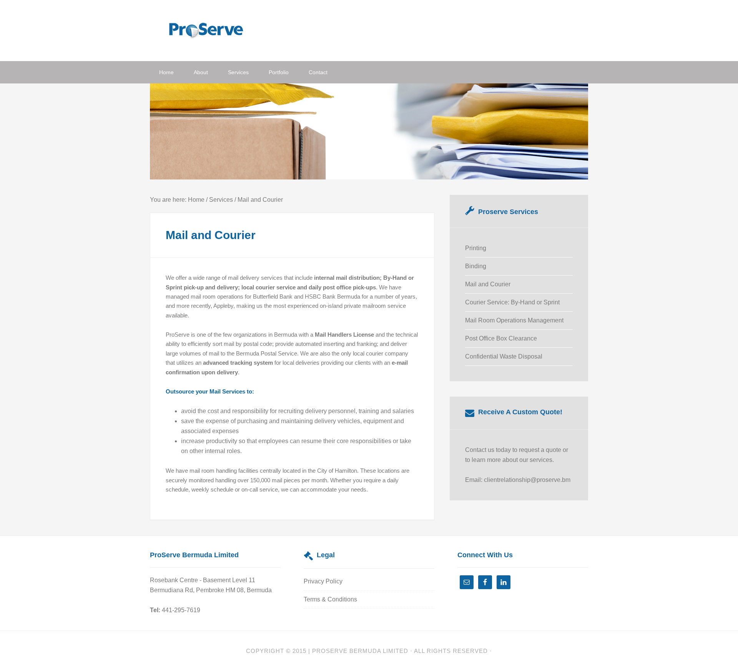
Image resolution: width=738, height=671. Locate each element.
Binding (475, 266)
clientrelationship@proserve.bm (527, 480)
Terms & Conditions (330, 599)
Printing (475, 248)
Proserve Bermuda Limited (360, 651)
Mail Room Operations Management (514, 320)
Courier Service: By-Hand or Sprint (512, 302)
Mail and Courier (487, 284)
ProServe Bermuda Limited (211, 29)
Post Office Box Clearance (501, 338)
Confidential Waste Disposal (503, 356)
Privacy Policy (323, 581)
